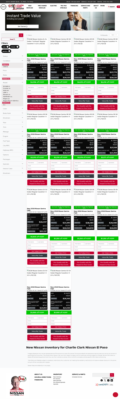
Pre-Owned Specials (59, 382)
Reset (12, 39)
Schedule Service (77, 377)
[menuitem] (12, 64)
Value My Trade (37, 101)
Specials (55, 384)
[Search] (21, 35)
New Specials (57, 380)
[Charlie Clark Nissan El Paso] (12, 7)
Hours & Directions (42, 377)
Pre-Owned (56, 379)
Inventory (57, 374)
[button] (30, 7)
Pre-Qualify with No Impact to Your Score (37, 107)
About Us (38, 374)
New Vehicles (57, 377)
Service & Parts (78, 374)
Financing (38, 380)
